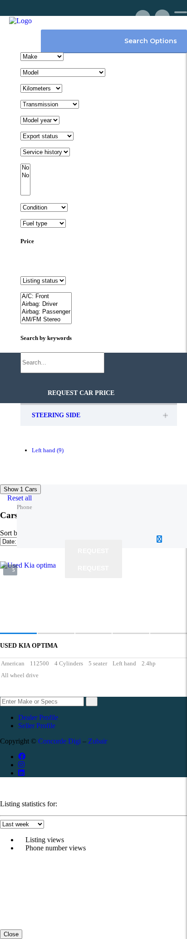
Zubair (97, 741)
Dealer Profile (38, 717)
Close (11, 934)
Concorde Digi (59, 741)
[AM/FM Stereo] (46, 320)
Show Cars (20, 489)
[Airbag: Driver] (46, 304)
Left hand (48, 450)
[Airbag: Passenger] (46, 312)
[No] (25, 168)
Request (93, 550)
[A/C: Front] (46, 296)
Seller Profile (36, 725)
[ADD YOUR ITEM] (142, 17)
